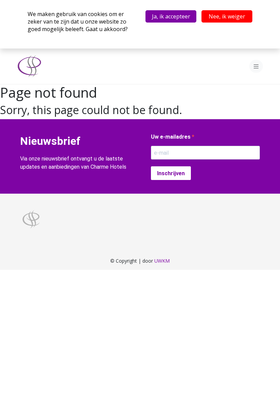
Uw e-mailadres (171, 137)
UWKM (162, 261)
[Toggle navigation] (256, 66)
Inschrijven (171, 173)
